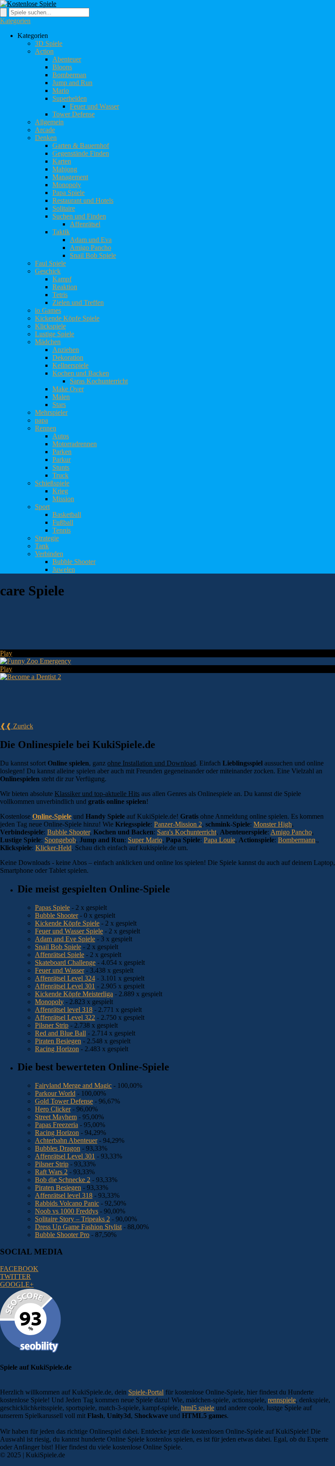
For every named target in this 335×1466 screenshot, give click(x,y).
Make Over (68, 389)
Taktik (61, 232)
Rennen (45, 428)
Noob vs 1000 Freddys (66, 1211)
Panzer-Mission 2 (178, 824)
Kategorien (15, 20)
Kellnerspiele (70, 365)
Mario (60, 90)
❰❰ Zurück (16, 726)
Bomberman (69, 75)
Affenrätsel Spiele (59, 954)
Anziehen (65, 349)
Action (44, 51)
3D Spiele (48, 43)
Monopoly (66, 184)
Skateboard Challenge (65, 962)
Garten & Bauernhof (80, 145)
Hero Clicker (53, 1109)
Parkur (61, 459)
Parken (62, 451)
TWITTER (15, 1276)
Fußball (62, 522)
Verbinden (49, 553)
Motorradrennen (74, 444)
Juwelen (63, 569)
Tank (42, 546)
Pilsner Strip (51, 1025)
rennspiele (282, 1400)
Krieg (60, 491)
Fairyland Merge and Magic (73, 1085)
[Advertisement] (159, 628)
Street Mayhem (56, 1117)
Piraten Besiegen (58, 1041)
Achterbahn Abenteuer (66, 1140)
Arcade (45, 129)
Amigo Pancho (90, 247)
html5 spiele (197, 1407)
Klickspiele (50, 326)
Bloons (62, 67)
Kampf (62, 279)
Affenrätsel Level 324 (65, 978)
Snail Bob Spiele (93, 255)
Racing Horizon (57, 1049)
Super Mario (145, 840)
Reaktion (64, 286)
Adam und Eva (91, 239)
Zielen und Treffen (78, 302)
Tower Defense (73, 114)
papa (41, 420)
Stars (59, 404)
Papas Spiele (52, 907)
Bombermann (296, 840)
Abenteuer (66, 59)
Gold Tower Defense (64, 1101)
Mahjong (64, 169)
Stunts (60, 467)
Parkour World (55, 1093)
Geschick (48, 271)
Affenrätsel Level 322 (65, 1017)
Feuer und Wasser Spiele (69, 931)
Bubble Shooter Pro (62, 1234)
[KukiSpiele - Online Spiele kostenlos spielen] (28, 3)
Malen (61, 396)
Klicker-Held (53, 847)
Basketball (66, 514)
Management (70, 177)
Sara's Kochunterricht (186, 832)
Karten (61, 161)
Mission (63, 498)
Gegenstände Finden (80, 153)
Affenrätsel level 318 (63, 1009)
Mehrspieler (51, 412)
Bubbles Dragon (57, 1148)
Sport (42, 506)
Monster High (272, 824)
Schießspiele (52, 483)
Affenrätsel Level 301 (65, 986)
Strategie (47, 538)
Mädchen (48, 341)
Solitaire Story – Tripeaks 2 (72, 1219)
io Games (48, 310)
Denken (46, 137)
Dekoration (67, 357)
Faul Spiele (50, 263)
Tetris (60, 294)
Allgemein (49, 122)
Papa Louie (219, 840)
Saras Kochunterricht (99, 381)
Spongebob (60, 840)
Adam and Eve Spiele (65, 939)
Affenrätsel (85, 224)
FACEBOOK (19, 1268)
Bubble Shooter (74, 561)
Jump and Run (72, 82)
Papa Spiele (68, 192)
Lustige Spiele (54, 334)
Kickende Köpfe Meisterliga (74, 994)
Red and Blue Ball (60, 1033)
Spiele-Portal (146, 1392)
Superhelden (69, 98)
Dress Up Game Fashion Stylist (78, 1226)
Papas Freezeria (56, 1124)
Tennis (61, 530)
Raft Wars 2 (51, 1172)
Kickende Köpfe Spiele (67, 318)
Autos (60, 436)
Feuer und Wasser (94, 106)
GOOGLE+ (17, 1284)
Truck (60, 475)
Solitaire (63, 208)
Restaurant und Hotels (82, 200)
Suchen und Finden (79, 216)
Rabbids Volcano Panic (67, 1203)
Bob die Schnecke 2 (62, 1179)
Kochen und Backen (80, 373)
